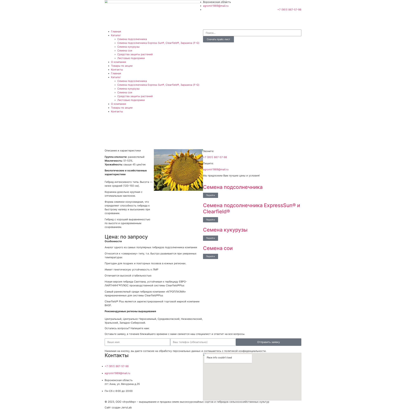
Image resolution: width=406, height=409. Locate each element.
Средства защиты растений (135, 54)
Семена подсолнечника (132, 39)
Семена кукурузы (128, 46)
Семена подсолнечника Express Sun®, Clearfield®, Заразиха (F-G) (158, 42)
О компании (118, 61)
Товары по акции (122, 65)
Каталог (116, 35)
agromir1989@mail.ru (216, 169)
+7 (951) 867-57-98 (215, 157)
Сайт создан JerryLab (118, 407)
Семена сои (124, 50)
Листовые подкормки (131, 58)
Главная (116, 31)
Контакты (117, 69)
